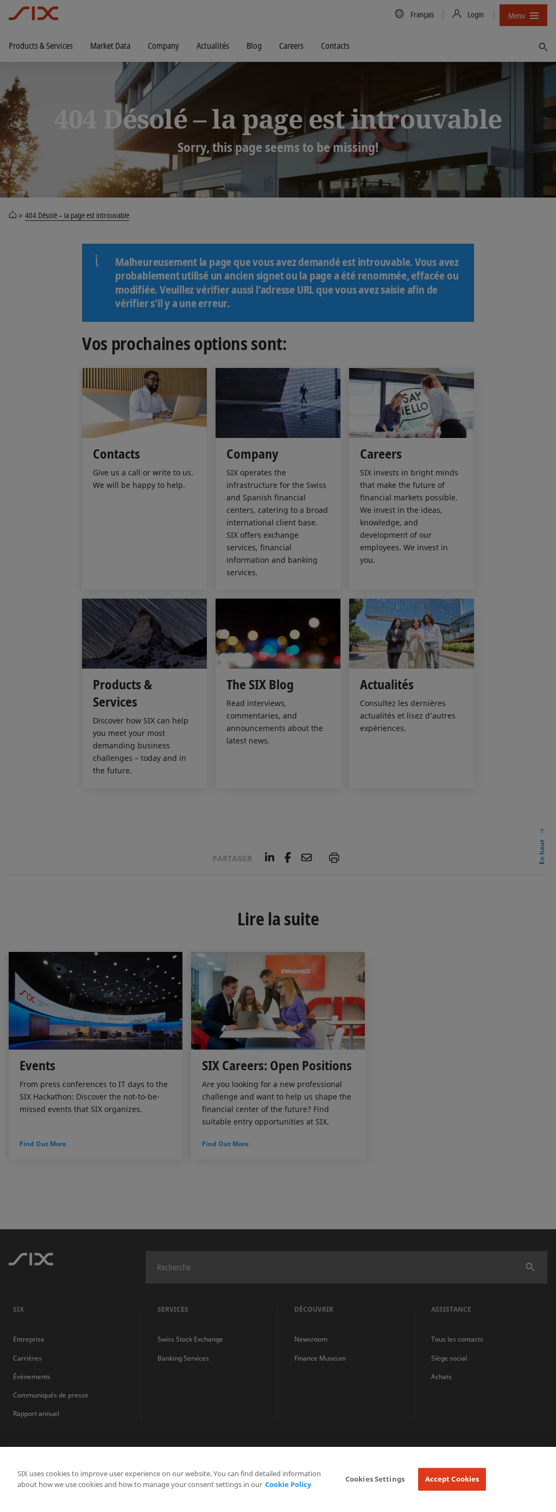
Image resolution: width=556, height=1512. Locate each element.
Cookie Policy (288, 1484)
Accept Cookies (452, 1479)
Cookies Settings (375, 1479)
